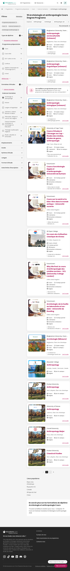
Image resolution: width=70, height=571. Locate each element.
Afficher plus (5, 78)
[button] (9, 22)
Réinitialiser (19, 16)
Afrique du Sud (31, 492)
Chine (28, 495)
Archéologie (47, 22)
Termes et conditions (40, 566)
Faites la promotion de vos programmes (47, 538)
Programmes (26, 3)
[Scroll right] (68, 21)
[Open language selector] (61, 2)
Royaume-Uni (31, 487)
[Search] (57, 2)
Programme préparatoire (11, 40)
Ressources (40, 3)
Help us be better (61, 566)
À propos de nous (41, 534)
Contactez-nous (40, 541)
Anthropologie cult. (59, 22)
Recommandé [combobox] (63, 26)
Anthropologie (38, 22)
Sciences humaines (9, 89)
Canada (29, 489)
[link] (59, 9)
